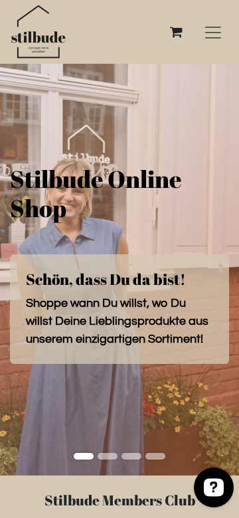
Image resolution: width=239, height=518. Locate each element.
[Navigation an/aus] (213, 31)
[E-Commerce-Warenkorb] (176, 32)
